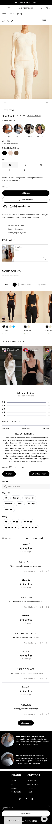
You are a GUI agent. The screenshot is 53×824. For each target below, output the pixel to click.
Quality (31, 504)
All (11, 14)
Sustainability (16, 792)
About (13, 781)
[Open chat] (44, 819)
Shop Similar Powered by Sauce (10, 275)
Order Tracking (32, 785)
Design (16, 498)
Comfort (8, 504)
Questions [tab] (19, 467)
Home (4, 14)
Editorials (14, 788)
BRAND (16, 775)
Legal (29, 792)
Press (13, 785)
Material (8, 509)
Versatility (29, 498)
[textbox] (25, 486)
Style (20, 504)
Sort (28, 538)
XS (10, 165)
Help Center (31, 781)
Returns (30, 788)
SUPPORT (33, 775)
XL (25, 170)
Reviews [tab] (7, 467)
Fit (6, 498)
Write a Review (40, 474)
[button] (7, 131)
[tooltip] (35, 434)
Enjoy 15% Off (26, 814)
